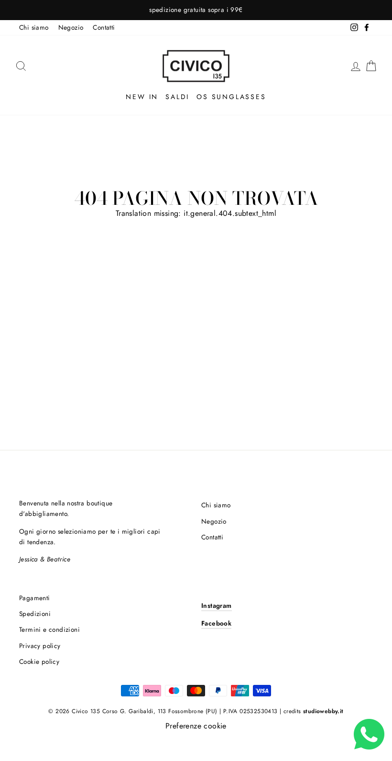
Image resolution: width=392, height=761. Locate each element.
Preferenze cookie (196, 725)
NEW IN (142, 96)
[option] (196, 10)
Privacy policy (40, 645)
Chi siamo (34, 27)
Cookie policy (39, 661)
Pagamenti (34, 598)
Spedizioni (35, 613)
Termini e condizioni (49, 629)
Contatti (104, 27)
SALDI (177, 96)
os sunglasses (231, 96)
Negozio (71, 27)
